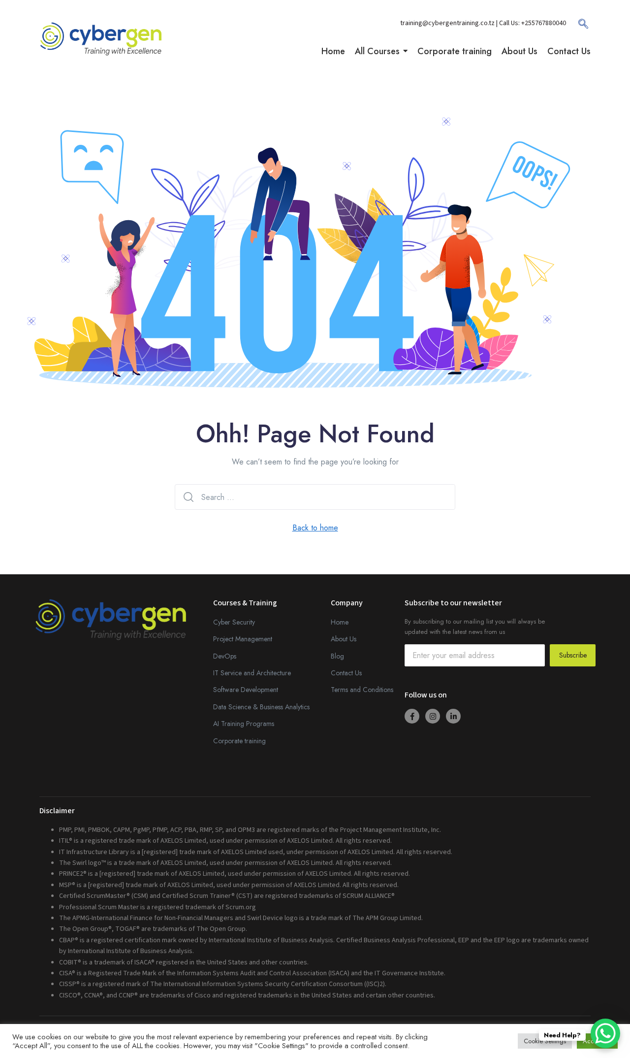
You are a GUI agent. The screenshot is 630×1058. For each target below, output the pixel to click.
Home (339, 622)
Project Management (242, 639)
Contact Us (346, 673)
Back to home (315, 527)
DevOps (224, 656)
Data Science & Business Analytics (261, 707)
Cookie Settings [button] (545, 1041)
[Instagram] (432, 716)
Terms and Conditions (362, 689)
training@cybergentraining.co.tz (448, 23)
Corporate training (239, 741)
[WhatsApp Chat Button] (605, 1033)
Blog (337, 656)
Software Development (245, 689)
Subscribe (573, 655)
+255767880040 (543, 23)
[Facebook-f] (412, 716)
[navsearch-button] (578, 27)
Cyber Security (234, 622)
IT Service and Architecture (252, 673)
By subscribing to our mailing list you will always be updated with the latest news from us (475, 626)
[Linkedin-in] (453, 716)
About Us (343, 639)
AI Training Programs (243, 723)
